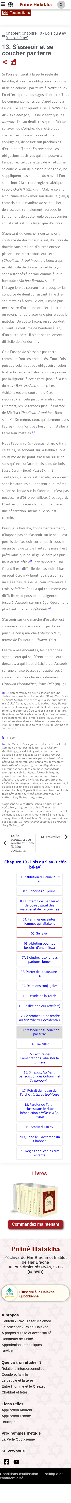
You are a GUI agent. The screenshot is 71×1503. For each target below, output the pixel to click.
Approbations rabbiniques (22, 1345)
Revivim (8, 1351)
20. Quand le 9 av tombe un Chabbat (39, 1139)
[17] (49, 608)
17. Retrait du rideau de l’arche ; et (39, 1092)
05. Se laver (39, 933)
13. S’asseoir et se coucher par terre (39, 1032)
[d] (32, 561)
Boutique (9, 1422)
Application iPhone (16, 1416)
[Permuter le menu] (10, 5)
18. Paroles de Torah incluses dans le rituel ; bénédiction (39, 1110)
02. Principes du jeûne (39, 891)
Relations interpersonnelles (23, 1369)
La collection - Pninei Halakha (25, 1327)
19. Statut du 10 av (39, 1126)
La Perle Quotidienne (18, 1439)
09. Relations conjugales (39, 985)
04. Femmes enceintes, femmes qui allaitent (39, 921)
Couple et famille (15, 1374)
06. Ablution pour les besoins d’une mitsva (39, 945)
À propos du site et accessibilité (26, 1333)
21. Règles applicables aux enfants (39, 1153)
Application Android (17, 1410)
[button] (61, 5)
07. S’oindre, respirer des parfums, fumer (39, 959)
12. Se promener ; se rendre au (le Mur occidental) (39, 1017)
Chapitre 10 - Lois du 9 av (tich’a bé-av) (36, 35)
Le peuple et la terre (17, 1380)
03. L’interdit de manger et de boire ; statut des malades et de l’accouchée (39, 905)
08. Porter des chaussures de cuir (39, 973)
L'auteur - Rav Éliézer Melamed (26, 1321)
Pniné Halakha (35, 5)
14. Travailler (39, 1044)
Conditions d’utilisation (19, 1474)
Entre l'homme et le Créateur (24, 1386)
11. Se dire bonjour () (39, 1006)
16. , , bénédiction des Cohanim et (39, 1076)
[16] (33, 432)
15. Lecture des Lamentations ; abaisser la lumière (39, 1058)
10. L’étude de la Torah (39, 995)
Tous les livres (20, 12)
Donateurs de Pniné (17, 1339)
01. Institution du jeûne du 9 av (39, 879)
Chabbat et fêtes (15, 1392)
